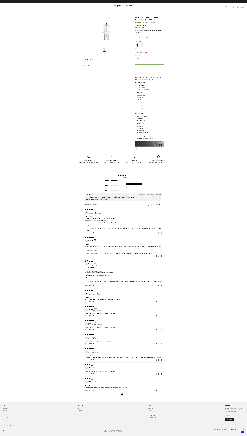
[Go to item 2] (108, 49)
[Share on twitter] (159, 233)
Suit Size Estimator (7, 420)
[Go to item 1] (104, 49)
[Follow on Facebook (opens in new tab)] (3, 425)
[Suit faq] (149, 144)
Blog (149, 410)
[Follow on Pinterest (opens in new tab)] (13, 425)
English (11, 430)
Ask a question (134, 186)
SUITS (91, 11)
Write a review (134, 184)
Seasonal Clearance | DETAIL (125, 1)
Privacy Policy (151, 415)
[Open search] (146, 205)
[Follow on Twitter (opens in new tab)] (7, 425)
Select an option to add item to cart (150, 73)
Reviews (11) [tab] (88, 204)
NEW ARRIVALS (149, 11)
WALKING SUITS (130, 11)
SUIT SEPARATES (98, 11)
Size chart (162, 49)
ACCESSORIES (116, 11)
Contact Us (5, 408)
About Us (150, 408)
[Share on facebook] (156, 233)
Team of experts (153, 162)
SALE (156, 11)
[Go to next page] (127, 394)
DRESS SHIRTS (108, 11)
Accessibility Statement (154, 413)
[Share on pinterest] (161, 233)
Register (80, 410)
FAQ (4, 415)
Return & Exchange (7, 413)
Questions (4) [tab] (94, 204)
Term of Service (152, 417)
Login (79, 408)
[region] (123, 1)
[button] (149, 22)
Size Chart (5, 417)
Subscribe (230, 419)
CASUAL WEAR (140, 11)
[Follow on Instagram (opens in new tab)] (10, 425)
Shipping (5, 410)
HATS (123, 11)
